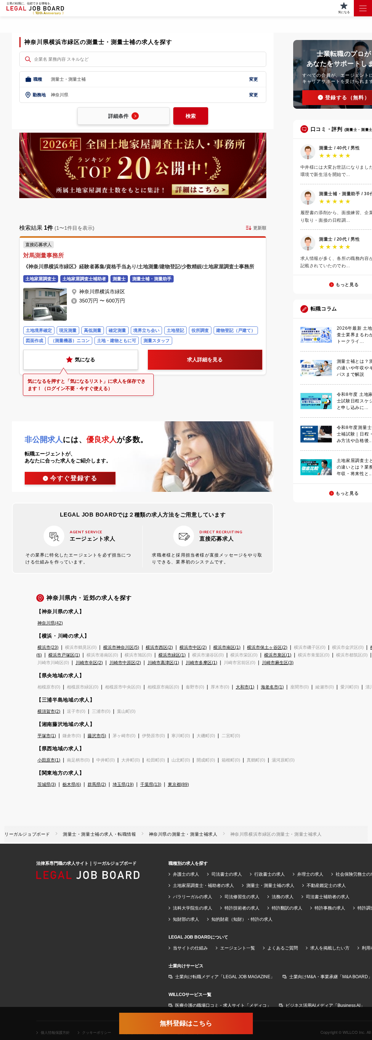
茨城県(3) (46, 784)
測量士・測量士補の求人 (270, 885)
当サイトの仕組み (190, 948)
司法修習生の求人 (242, 896)
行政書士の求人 (269, 874)
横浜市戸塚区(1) (64, 655)
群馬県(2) (97, 784)
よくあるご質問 (282, 948)
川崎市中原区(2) (125, 662)
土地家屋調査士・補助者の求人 (203, 885)
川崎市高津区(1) (163, 662)
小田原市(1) (48, 760)
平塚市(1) (46, 735)
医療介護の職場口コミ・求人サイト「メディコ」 (223, 1005)
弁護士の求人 (186, 874)
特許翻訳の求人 (287, 908)
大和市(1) (245, 687)
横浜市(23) (47, 647)
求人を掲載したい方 (329, 948)
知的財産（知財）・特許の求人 (241, 919)
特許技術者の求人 (242, 908)
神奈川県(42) (50, 623)
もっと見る (347, 284)
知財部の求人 (186, 919)
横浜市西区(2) (159, 647)
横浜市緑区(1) (172, 655)
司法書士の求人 (226, 874)
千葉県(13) (150, 784)
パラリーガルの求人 (192, 896)
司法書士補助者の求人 (327, 896)
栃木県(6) (71, 784)
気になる (85, 359)
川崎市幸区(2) (89, 662)
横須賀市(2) (48, 711)
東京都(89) (178, 784)
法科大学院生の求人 (192, 908)
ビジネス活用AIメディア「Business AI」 (325, 1005)
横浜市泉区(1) (277, 655)
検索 (191, 116)
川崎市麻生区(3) (278, 662)
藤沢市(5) (97, 735)
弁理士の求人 (310, 874)
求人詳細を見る (205, 359)
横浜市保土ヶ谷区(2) (267, 647)
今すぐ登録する (74, 478)
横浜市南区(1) (226, 647)
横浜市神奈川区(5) (121, 647)
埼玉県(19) (123, 784)
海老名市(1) (272, 687)
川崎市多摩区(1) (201, 662)
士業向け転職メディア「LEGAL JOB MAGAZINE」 (225, 976)
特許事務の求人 (330, 908)
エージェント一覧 (237, 948)
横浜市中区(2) (193, 647)
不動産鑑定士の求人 (326, 885)
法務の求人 (283, 896)
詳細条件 (118, 116)
